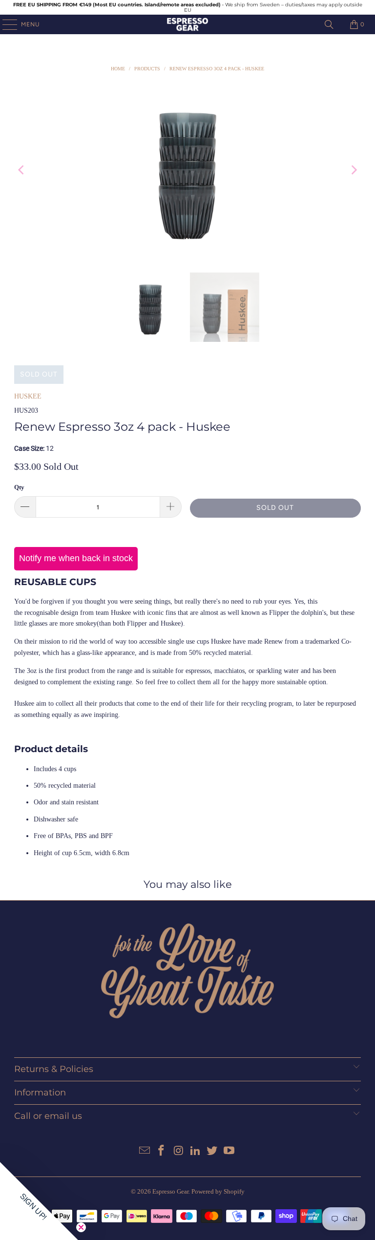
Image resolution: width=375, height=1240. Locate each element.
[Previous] (21, 170)
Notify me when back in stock (76, 558)
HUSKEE (28, 396)
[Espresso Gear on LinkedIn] (195, 1151)
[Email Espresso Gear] (144, 1151)
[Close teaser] (81, 1227)
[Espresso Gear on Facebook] (161, 1151)
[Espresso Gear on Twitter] (212, 1151)
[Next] (353, 170)
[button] (39, 1201)
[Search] (329, 24)
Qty (19, 487)
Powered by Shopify (218, 1191)
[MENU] (5, 24)
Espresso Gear (170, 1191)
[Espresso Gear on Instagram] (178, 1151)
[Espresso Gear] (187, 24)
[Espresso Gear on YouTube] (229, 1151)
